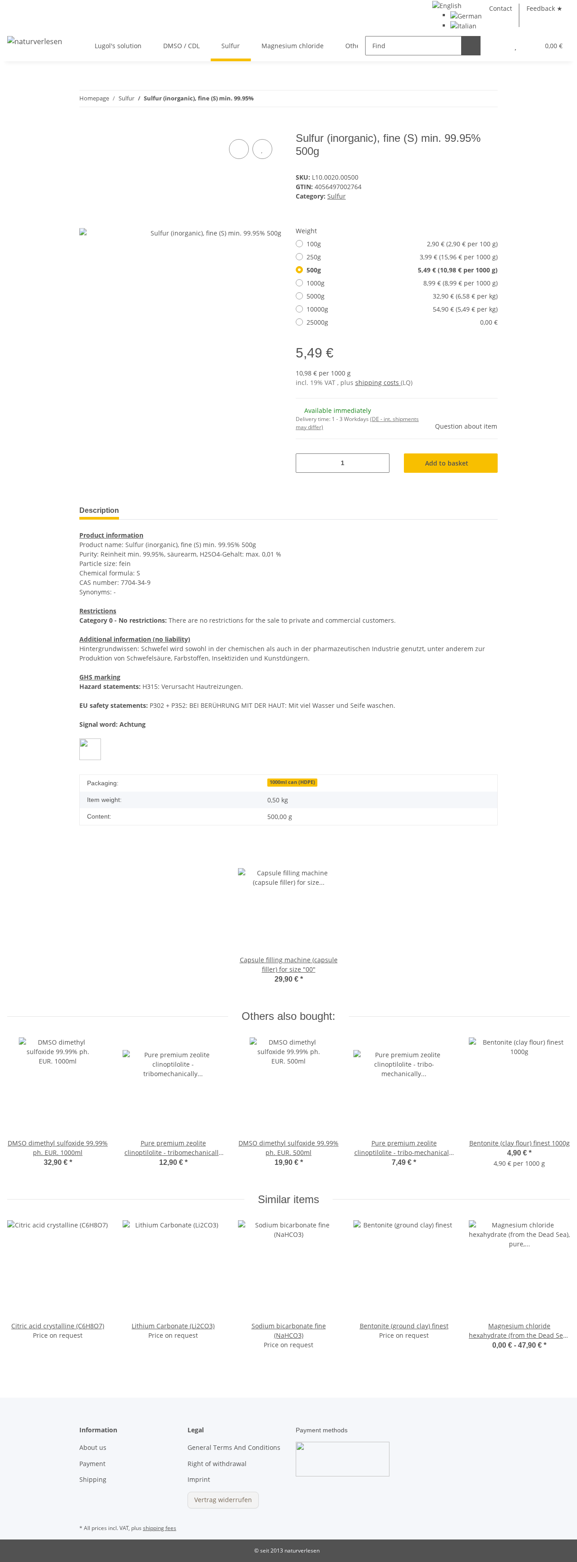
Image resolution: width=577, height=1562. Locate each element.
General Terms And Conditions (234, 1447)
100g (402, 244)
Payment (92, 1463)
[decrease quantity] (306, 463)
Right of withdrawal (217, 1463)
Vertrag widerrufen (223, 1499)
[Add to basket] (86, 127)
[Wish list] (515, 45)
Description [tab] (99, 510)
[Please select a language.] (447, 4)
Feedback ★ (545, 8)
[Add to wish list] (262, 149)
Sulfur (336, 196)
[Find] (471, 45)
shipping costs (378, 382)
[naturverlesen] (34, 41)
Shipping (92, 1479)
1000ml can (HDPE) (292, 782)
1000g (402, 283)
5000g (402, 296)
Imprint (199, 1479)
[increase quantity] (379, 463)
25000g (402, 322)
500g (402, 270)
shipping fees (159, 1528)
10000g (402, 309)
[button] (497, 45)
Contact (500, 8)
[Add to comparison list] (239, 149)
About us (92, 1447)
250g (402, 257)
